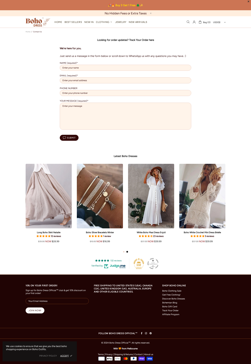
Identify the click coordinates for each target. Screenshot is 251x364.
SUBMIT (71, 137)
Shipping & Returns (123, 354)
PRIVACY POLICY (48, 355)
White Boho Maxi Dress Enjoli (151, 232)
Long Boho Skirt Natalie (48, 232)
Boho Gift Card (169, 306)
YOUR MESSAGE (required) (73, 101)
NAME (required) (68, 63)
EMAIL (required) (68, 75)
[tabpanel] (151, 207)
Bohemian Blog (169, 302)
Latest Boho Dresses (125, 156)
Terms (101, 354)
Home (28, 32)
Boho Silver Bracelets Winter (100, 232)
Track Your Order (170, 310)
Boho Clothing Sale (171, 291)
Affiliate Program (170, 314)
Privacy (109, 354)
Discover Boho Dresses (173, 298)
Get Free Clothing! (171, 294)
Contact (138, 354)
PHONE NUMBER (68, 88)
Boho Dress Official (38, 22)
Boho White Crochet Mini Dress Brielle (202, 232)
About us (148, 354)
